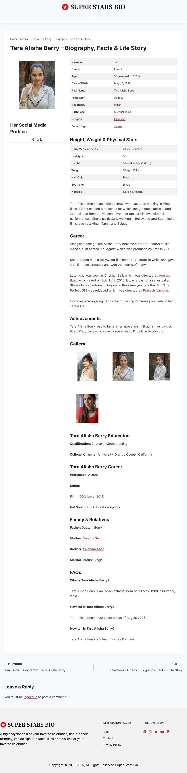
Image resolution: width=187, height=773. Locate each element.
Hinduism (119, 119)
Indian (117, 104)
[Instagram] (151, 732)
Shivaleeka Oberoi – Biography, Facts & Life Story (146, 667)
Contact (108, 738)
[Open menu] (93, 18)
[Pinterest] (169, 732)
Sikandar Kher (93, 549)
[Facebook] (146, 732)
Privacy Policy (112, 744)
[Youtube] (163, 732)
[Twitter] (156, 732)
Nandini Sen (92, 538)
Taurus (118, 126)
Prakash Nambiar (155, 290)
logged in (30, 697)
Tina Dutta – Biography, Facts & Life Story (34, 667)
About (106, 731)
